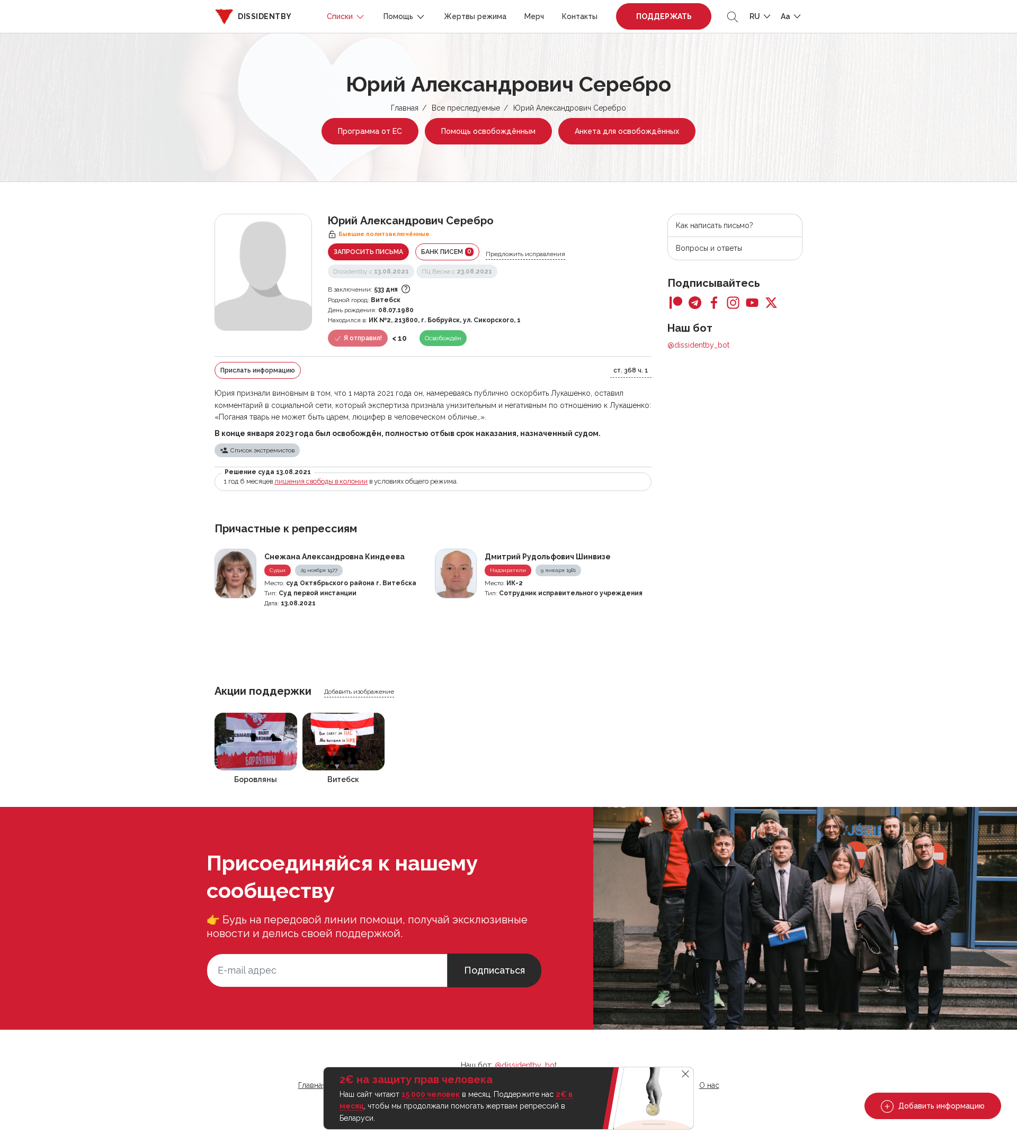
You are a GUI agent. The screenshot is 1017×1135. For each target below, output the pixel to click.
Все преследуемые (466, 108)
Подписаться (494, 970)
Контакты (579, 16)
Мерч (534, 16)
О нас (709, 1085)
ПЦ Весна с (457, 271)
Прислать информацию (257, 370)
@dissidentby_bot (698, 345)
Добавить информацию (940, 1106)
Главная (404, 108)
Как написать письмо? (714, 225)
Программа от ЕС (370, 131)
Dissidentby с (371, 271)
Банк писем (446, 252)
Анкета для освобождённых (627, 131)
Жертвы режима (475, 16)
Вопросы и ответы (709, 248)
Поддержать (664, 16)
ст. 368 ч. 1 (630, 370)
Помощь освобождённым (488, 131)
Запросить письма (368, 252)
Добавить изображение (359, 691)
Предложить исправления (525, 254)
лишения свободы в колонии (321, 481)
